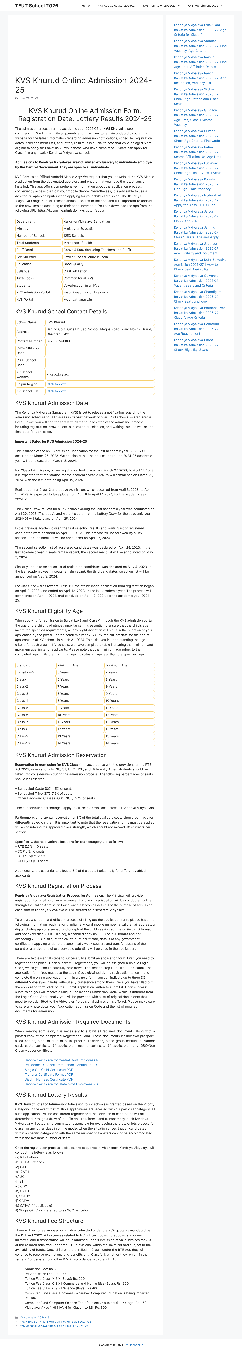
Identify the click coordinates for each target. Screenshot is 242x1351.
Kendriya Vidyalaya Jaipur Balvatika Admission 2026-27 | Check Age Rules (197, 216)
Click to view (56, 384)
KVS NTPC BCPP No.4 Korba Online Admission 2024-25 (55, 1321)
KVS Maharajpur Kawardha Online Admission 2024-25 (53, 1325)
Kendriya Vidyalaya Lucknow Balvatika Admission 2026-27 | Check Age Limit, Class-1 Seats (198, 168)
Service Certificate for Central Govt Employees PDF (63, 1060)
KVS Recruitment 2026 (203, 5)
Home (86, 5)
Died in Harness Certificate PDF (49, 1079)
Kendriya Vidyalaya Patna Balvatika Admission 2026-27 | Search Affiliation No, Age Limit (197, 152)
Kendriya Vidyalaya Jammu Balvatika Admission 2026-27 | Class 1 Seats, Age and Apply (197, 232)
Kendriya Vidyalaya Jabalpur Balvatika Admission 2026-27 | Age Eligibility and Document (197, 248)
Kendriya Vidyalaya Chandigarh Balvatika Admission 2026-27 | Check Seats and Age (198, 296)
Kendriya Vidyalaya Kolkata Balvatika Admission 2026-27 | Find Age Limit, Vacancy (197, 184)
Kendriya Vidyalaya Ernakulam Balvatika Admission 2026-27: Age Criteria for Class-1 (200, 29)
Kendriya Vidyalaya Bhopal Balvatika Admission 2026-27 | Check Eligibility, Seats (197, 345)
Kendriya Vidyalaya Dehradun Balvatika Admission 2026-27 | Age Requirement (197, 328)
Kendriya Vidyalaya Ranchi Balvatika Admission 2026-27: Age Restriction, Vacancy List (200, 78)
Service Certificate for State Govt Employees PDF (62, 1084)
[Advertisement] (85, 49)
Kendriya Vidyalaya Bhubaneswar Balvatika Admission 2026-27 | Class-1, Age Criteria (199, 312)
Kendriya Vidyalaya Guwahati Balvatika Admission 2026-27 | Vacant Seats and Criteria (197, 280)
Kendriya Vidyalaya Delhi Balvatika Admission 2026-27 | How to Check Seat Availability (200, 264)
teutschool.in (134, 1345)
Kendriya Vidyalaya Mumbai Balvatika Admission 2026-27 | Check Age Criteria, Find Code (197, 136)
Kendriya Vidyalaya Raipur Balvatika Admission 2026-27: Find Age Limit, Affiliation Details (200, 62)
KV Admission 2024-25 (34, 1317)
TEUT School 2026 (36, 6)
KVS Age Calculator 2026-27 (116, 5)
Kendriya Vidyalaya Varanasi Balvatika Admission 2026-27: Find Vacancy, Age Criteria (200, 46)
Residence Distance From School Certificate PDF (62, 1065)
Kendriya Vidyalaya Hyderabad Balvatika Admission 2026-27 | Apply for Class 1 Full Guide (197, 200)
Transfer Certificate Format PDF (49, 1074)
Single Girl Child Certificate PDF (49, 1070)
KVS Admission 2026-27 (159, 5)
